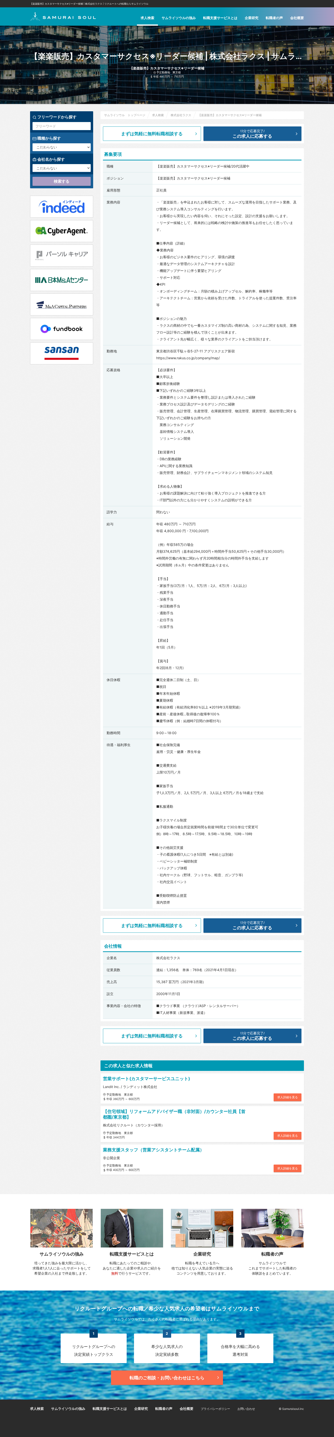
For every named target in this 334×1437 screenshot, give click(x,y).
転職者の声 (274, 18)
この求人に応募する (252, 134)
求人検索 (147, 18)
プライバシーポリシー (215, 1409)
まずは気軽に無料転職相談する (152, 133)
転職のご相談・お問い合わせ (167, 1377)
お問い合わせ (246, 1409)
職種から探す (48, 138)
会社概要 (297, 18)
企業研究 (251, 18)
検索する (61, 181)
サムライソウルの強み (179, 18)
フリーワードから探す (56, 116)
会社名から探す (50, 159)
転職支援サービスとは (220, 18)
